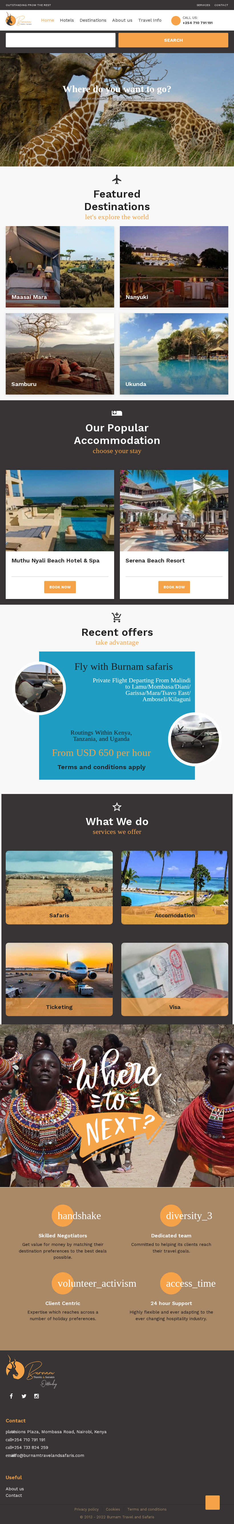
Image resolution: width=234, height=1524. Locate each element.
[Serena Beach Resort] (174, 510)
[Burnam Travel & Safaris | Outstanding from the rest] (18, 20)
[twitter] (24, 1396)
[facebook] (11, 1396)
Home (47, 20)
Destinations (93, 20)
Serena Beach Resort (165, 560)
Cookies (113, 1509)
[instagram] (36, 1396)
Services (203, 5)
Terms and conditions (147, 1509)
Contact (221, 5)
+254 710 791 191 (198, 23)
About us (122, 20)
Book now (60, 587)
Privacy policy (86, 1509)
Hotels (67, 20)
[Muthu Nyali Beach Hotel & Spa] (60, 510)
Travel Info (150, 20)
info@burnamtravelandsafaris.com (48, 1455)
